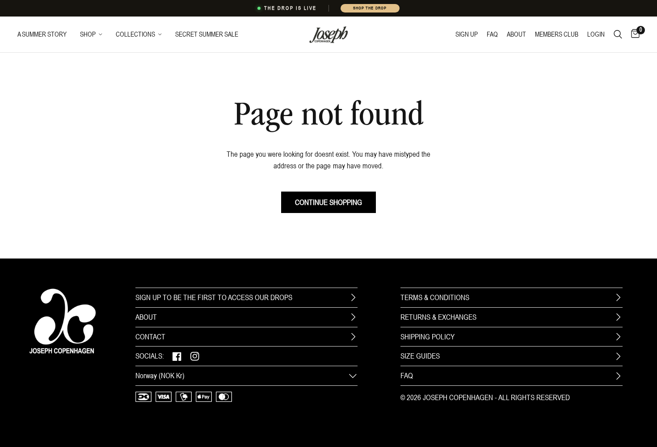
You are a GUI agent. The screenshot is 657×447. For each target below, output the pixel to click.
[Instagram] (194, 356)
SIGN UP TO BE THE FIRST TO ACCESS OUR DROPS (213, 297)
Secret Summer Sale (206, 34)
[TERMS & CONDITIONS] (618, 297)
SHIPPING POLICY (427, 336)
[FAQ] (618, 376)
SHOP (88, 34)
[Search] (618, 34)
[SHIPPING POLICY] (618, 336)
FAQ (406, 375)
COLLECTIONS (135, 34)
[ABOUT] (353, 317)
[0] (633, 34)
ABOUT (146, 317)
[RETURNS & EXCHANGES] (618, 317)
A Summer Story (42, 34)
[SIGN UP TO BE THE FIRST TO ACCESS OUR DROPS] (353, 297)
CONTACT (150, 336)
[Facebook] (177, 356)
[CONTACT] (353, 336)
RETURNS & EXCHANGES (438, 317)
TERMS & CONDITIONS (434, 297)
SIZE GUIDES (420, 355)
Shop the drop (369, 8)
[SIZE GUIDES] (618, 356)
